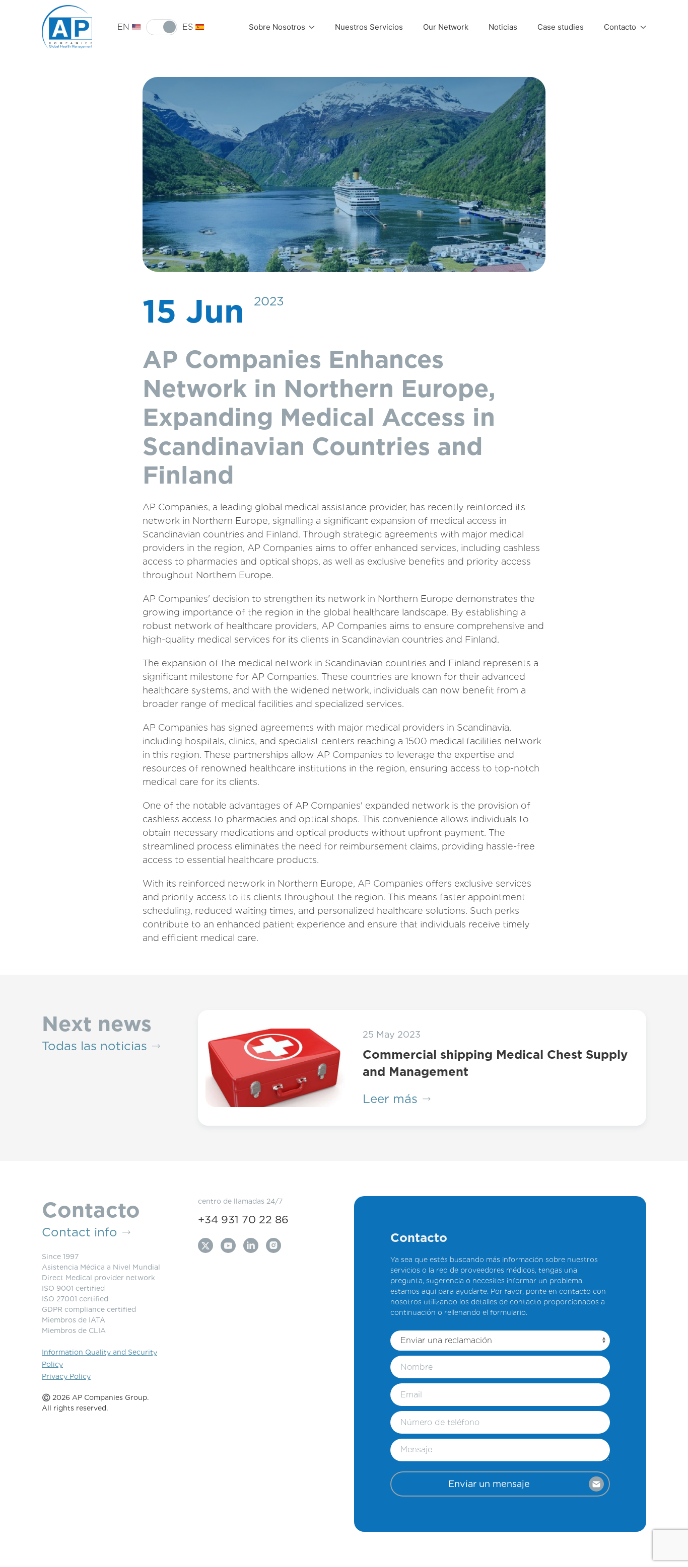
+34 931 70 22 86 (243, 1219)
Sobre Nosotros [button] (277, 27)
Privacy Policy (66, 1376)
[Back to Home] (67, 27)
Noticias (503, 27)
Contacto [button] (620, 27)
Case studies (560, 27)
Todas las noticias (94, 1046)
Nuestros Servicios (369, 27)
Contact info (79, 1232)
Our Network (445, 27)
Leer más (390, 1098)
